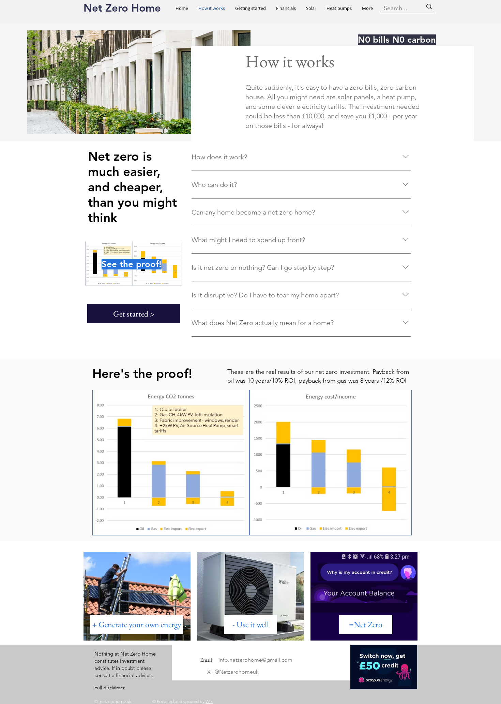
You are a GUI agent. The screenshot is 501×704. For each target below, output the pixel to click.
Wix (209, 701)
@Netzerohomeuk (237, 672)
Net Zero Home (122, 8)
